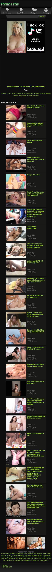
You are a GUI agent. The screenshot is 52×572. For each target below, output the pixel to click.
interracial (21, 555)
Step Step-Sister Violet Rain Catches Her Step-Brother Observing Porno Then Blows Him (36, 505)
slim (47, 557)
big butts (34, 555)
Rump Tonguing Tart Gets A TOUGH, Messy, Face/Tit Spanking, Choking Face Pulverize (36, 453)
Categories (34, 13)
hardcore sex (10, 560)
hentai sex (36, 560)
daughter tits (19, 553)
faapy (25, 553)
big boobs (28, 555)
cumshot (30, 553)
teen (32, 93)
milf (49, 555)
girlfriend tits (19, 93)
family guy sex (44, 560)
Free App (46, 13)
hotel (24, 558)
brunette (39, 553)
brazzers (27, 93)
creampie (15, 555)
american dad (19, 560)
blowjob (48, 93)
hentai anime (28, 560)
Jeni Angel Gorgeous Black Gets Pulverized (35, 486)
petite (30, 95)
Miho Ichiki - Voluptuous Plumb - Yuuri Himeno (35, 365)
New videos (7, 13)
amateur (36, 93)
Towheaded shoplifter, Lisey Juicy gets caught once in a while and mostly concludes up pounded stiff (35, 212)
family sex (45, 558)
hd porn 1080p (18, 95)
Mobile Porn (10, 4)
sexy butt (42, 557)
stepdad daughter (9, 553)
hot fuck (29, 557)
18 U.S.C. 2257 (7, 567)
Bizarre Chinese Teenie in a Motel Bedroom (35, 348)
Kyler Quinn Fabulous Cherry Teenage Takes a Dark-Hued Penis (36, 521)
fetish (44, 553)
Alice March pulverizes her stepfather (35, 296)
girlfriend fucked (6, 93)
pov (35, 553)
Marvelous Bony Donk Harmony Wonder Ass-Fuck (35, 125)
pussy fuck (22, 557)
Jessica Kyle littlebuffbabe (31, 227)
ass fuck (11, 557)
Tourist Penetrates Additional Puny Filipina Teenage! (35, 159)
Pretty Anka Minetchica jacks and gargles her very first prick (35, 194)
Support (5, 565)
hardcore (42, 93)
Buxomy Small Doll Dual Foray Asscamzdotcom (35, 331)
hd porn (45, 555)
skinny (49, 553)
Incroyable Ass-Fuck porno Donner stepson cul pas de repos (35, 314)
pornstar (35, 95)
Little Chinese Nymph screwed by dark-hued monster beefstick (35, 245)
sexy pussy (4, 557)
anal (10, 555)
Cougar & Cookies (33, 175)
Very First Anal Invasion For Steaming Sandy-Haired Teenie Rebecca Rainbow (35, 401)
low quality (19, 558)
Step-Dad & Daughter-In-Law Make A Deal (36, 107)
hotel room (35, 557)
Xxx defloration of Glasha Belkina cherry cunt (36, 417)
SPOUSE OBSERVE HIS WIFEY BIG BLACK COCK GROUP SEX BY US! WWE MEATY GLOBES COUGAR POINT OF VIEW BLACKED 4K (35, 473)
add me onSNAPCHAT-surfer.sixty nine (35, 262)
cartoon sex (37, 558)
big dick (40, 555)
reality (16, 557)
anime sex (30, 558)
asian (6, 558)
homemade (12, 558)
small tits (25, 95)
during (13, 93)
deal (2, 553)
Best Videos (21, 13)
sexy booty (4, 555)
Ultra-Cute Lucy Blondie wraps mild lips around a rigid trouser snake (36, 280)
